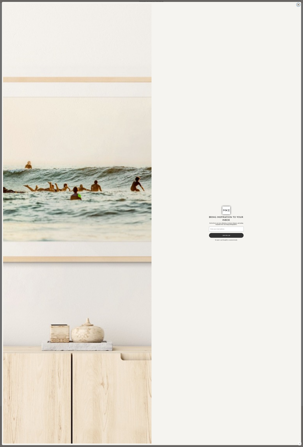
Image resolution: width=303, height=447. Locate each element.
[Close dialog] (298, 5)
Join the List (226, 235)
